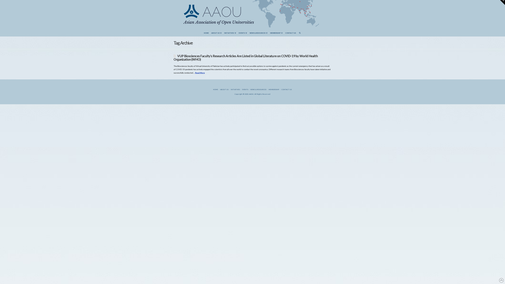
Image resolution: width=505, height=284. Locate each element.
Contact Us (286, 89)
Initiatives (235, 89)
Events (245, 89)
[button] (502, 2)
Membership (274, 89)
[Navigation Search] (299, 32)
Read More (200, 73)
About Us (224, 89)
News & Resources (258, 89)
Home (215, 89)
